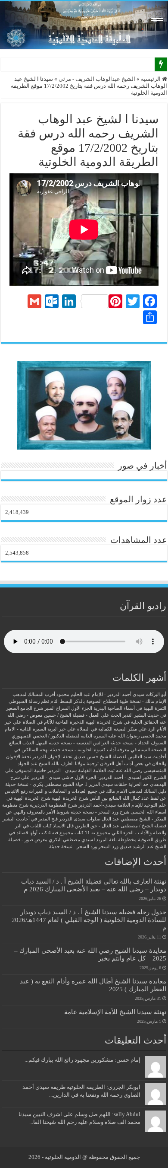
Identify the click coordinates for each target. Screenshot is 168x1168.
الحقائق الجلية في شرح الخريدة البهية (122, 722)
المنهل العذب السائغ (28, 742)
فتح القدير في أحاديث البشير (30, 819)
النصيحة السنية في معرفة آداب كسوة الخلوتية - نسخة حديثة (108, 749)
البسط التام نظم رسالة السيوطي (40, 701)
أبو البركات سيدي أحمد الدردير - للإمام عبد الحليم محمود (111, 694)
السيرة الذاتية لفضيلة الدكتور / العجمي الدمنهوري (59, 736)
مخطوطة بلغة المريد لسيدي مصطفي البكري (93, 839)
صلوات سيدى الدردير (79, 819)
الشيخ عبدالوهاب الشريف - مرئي (97, 79)
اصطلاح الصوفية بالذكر (96, 701)
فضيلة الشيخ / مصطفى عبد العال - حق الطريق (120, 825)
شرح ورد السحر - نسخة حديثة (100, 812)
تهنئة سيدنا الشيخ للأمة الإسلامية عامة (115, 1011)
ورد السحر (108, 846)
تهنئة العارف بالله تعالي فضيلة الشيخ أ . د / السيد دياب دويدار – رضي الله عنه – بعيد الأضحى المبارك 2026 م (93, 885)
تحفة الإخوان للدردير (52, 756)
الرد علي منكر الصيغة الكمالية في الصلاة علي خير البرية (101, 729)
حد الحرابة (138, 784)
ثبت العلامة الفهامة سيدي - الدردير (81, 770)
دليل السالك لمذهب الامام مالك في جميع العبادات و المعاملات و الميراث (97, 791)
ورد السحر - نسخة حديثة (73, 846)
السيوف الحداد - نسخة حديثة (138, 742)
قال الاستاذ (63, 825)
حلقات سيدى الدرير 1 (106, 784)
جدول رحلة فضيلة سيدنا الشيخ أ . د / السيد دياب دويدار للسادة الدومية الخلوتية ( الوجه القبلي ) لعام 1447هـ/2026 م (89, 919)
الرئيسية (151, 79)
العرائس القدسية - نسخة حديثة (79, 742)
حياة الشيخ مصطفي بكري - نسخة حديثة (44, 784)
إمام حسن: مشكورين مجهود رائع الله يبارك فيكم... (82, 1059)
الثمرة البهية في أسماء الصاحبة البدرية (129, 708)
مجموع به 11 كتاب (92, 832)
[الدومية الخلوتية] (84, 25)
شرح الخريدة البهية (70, 798)
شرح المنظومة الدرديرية (53, 805)
